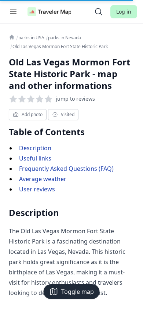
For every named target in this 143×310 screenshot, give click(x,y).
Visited (67, 114)
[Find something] (98, 12)
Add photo (32, 114)
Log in (123, 11)
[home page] (49, 11)
